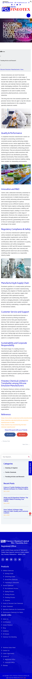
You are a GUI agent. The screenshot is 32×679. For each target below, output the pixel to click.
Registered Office (10, 659)
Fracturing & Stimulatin (12, 582)
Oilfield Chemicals (8, 570)
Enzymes (7, 600)
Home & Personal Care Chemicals (13, 603)
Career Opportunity (8, 653)
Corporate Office (10, 662)
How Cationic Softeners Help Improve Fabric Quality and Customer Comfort (16, 511)
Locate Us (6, 656)
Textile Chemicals (10, 472)
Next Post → (26, 444)
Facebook (10, 434)
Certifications (7, 622)
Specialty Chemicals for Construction (14, 609)
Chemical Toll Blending (10, 637)
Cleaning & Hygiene (11, 468)
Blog (4, 628)
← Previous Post (5, 441)
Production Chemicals (11, 579)
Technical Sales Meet (9, 647)
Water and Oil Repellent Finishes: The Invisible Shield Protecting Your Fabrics (16, 499)
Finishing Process (10, 597)
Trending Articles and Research (8, 60)
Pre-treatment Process (11, 588)
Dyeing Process (9, 591)
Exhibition (6, 631)
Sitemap (5, 665)
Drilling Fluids (9, 573)
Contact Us (6, 650)
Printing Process (9, 594)
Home (3, 51)
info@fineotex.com (22, 2)
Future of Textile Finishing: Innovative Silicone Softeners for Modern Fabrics (16, 488)
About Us (5, 619)
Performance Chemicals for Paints (13, 612)
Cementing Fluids (10, 576)
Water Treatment (8, 606)
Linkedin (23, 434)
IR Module (6, 634)
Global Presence (8, 625)
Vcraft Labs (23, 677)
